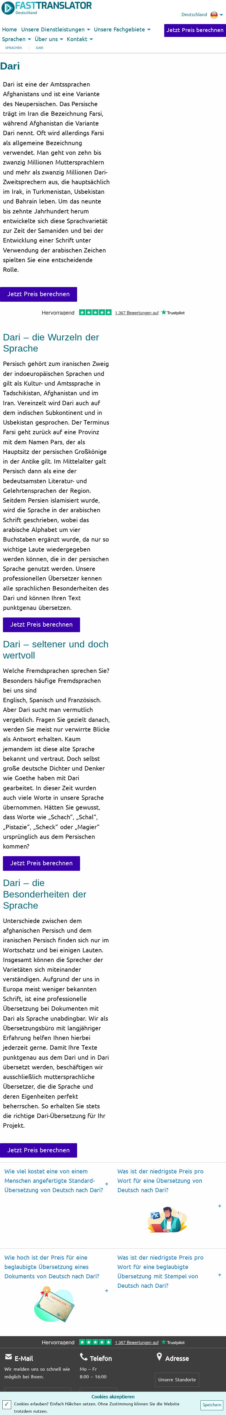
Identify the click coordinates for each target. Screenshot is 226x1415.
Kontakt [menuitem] (77, 39)
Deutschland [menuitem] (194, 14)
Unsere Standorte (177, 1379)
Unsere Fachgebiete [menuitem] (119, 30)
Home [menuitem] (9, 30)
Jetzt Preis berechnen (195, 30)
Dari (39, 48)
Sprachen (13, 48)
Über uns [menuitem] (46, 39)
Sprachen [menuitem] (14, 39)
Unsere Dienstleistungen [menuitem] (53, 30)
